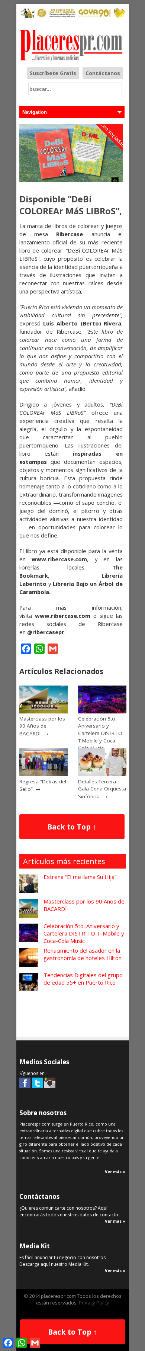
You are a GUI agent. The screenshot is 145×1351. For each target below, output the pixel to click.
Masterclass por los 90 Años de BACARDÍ (42, 726)
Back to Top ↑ (71, 827)
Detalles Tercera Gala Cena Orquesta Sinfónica (102, 789)
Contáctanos (103, 73)
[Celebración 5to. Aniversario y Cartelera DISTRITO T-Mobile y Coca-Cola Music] (102, 711)
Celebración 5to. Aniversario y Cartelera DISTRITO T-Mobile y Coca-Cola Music (100, 733)
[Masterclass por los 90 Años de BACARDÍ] (43, 711)
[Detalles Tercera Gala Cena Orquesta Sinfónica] (102, 774)
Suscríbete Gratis (53, 73)
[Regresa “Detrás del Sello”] (43, 774)
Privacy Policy (94, 1302)
